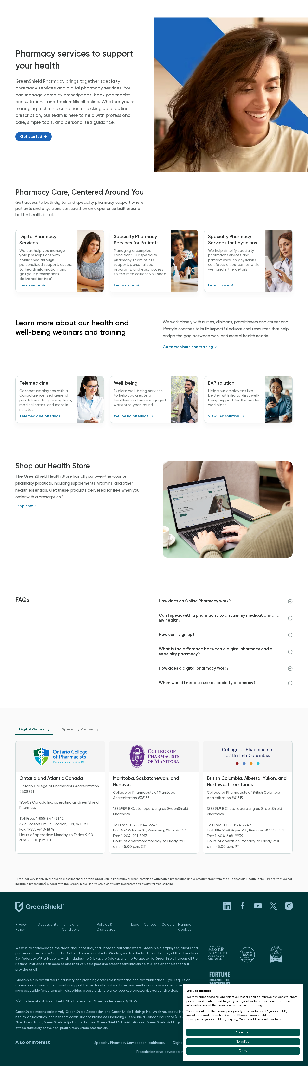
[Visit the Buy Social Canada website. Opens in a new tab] (250, 954)
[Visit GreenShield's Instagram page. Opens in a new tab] (289, 906)
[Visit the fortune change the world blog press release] (219, 979)
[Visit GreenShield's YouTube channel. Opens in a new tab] (258, 906)
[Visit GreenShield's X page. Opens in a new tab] (273, 906)
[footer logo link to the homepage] (39, 908)
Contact (151, 924)
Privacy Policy (21, 927)
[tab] (34, 730)
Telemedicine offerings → (42, 416)
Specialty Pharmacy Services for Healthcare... (130, 1043)
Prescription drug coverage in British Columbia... (174, 1051)
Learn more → (32, 285)
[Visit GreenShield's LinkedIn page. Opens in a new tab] (227, 906)
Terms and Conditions (70, 927)
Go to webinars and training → (190, 347)
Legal (135, 924)
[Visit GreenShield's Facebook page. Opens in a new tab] (242, 906)
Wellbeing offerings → (133, 416)
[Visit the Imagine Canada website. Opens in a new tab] (281, 954)
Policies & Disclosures (106, 927)
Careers (167, 924)
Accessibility (48, 924)
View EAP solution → (226, 416)
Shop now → (26, 506)
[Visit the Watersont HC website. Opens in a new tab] (219, 953)
